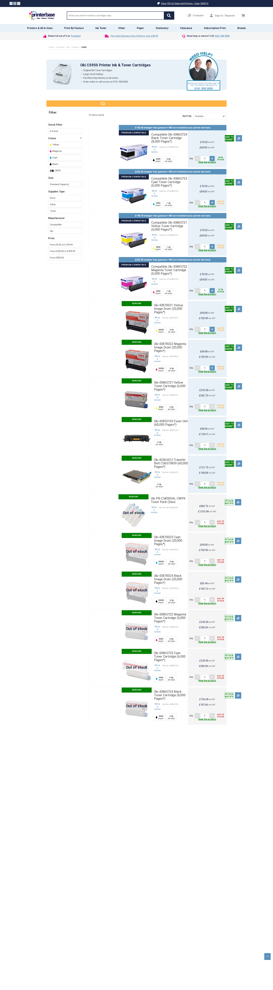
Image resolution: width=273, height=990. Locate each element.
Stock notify (229, 502)
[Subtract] (197, 158)
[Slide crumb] (11, 3)
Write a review (154, 149)
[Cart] (243, 15)
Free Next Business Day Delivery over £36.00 (134, 36)
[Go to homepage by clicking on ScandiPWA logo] (42, 15)
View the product (207, 162)
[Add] (212, 158)
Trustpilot (76, 36)
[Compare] (239, 138)
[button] (169, 15)
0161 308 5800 (222, 36)
